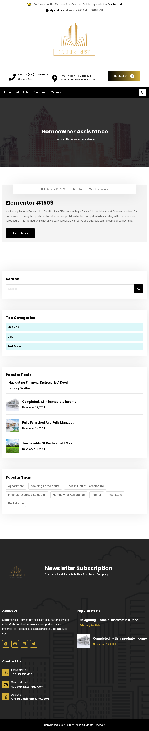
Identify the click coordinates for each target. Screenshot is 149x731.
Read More (20, 233)
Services (39, 92)
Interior (96, 494)
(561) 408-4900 (37, 74)
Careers (56, 92)
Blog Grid (13, 326)
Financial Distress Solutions (27, 494)
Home (7, 92)
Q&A (79, 189)
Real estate (14, 346)
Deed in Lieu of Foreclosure (85, 486)
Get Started (115, 4)
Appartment (16, 486)
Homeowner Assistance (80, 139)
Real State (115, 494)
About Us (22, 92)
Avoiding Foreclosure (45, 486)
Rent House (16, 503)
